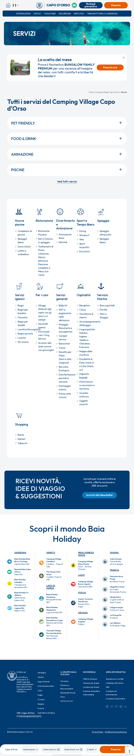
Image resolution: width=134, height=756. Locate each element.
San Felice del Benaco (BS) (53, 634)
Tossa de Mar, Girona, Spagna (116, 561)
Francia (114, 570)
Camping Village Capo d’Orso (107, 92)
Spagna (114, 552)
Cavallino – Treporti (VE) (54, 563)
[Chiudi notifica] (124, 58)
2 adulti (90, 749)
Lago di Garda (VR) (54, 610)
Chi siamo (64, 681)
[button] (67, 181)
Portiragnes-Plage (117, 624)
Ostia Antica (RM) (85, 584)
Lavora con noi (66, 701)
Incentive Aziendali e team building (91, 693)
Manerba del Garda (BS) (54, 622)
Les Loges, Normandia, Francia (118, 589)
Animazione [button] (22, 154)
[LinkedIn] (121, 706)
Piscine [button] (17, 169)
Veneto (50, 552)
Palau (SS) (22, 572)
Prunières (115, 616)
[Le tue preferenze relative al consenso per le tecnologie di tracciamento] (129, 751)
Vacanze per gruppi (91, 683)
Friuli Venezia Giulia (86, 553)
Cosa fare (50, 13)
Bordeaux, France (117, 579)
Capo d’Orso (11, 749)
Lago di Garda (50, 586)
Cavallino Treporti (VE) (53, 576)
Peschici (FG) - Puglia (85, 603)
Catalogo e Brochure (114, 683)
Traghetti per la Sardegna (102, 13)
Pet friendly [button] (23, 123)
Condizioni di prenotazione (111, 693)
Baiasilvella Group (67, 693)
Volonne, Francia (117, 608)
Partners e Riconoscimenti (66, 687)
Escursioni (65, 13)
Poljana (85, 621)
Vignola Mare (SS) (22, 561)
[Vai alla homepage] (40, 5)
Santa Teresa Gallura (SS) (21, 596)
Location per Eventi (91, 687)
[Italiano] (16, 5)
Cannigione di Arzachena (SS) (20, 583)
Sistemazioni (23, 13)
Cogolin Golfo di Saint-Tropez (117, 599)
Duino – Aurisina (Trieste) (85, 565)
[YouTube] (111, 706)
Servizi (37, 13)
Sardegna (20, 552)
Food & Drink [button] (23, 138)
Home (91, 92)
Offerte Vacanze (90, 679)
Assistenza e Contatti (115, 679)
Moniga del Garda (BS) (53, 598)
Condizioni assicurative (115, 699)
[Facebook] (107, 706)
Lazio (81, 575)
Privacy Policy (97, 732)
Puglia (82, 592)
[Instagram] (116, 706)
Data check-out (71, 749)
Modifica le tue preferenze (116, 732)
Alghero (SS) (20, 608)
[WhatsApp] (125, 706)
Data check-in (50, 749)
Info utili (79, 13)
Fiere (62, 697)
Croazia (83, 612)
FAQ (107, 687)
